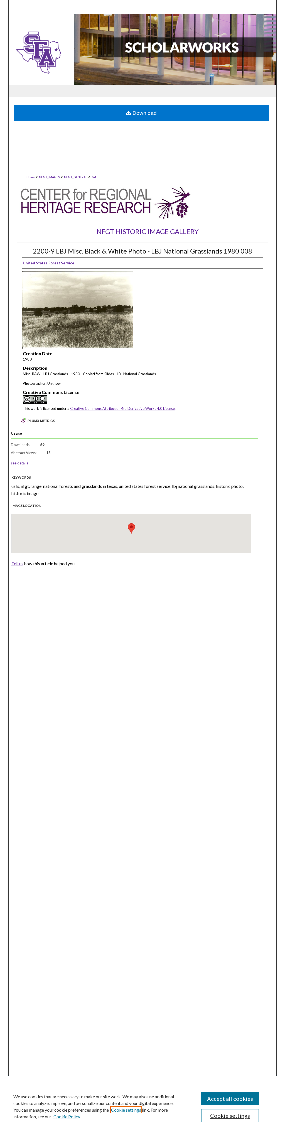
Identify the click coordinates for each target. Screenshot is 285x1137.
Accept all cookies (230, 1098)
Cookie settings (126, 1109)
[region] (142, 1106)
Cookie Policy (66, 1116)
